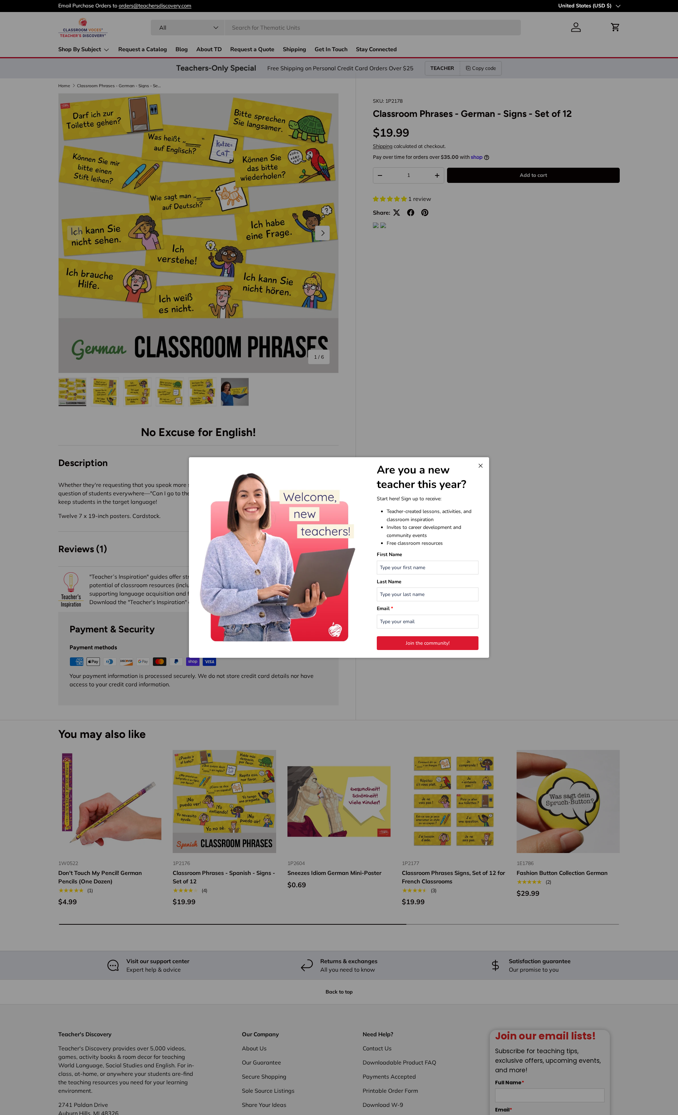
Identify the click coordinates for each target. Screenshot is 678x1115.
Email (385, 608)
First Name (389, 554)
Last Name (389, 581)
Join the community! (428, 643)
